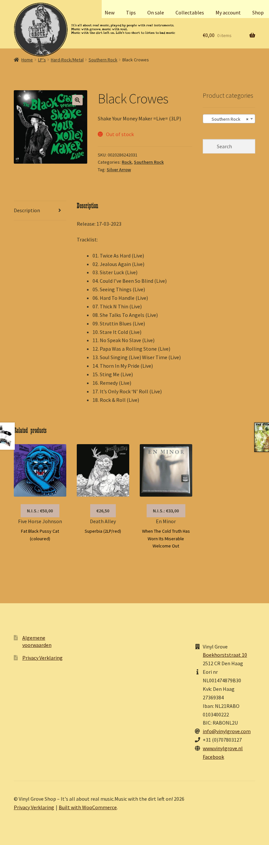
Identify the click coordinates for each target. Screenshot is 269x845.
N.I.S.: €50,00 (40, 511)
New (109, 12)
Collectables (190, 12)
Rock (127, 162)
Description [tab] (27, 210)
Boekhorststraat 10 (225, 654)
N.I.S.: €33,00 (166, 511)
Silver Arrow (119, 170)
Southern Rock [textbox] (227, 119)
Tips (131, 12)
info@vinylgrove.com (227, 731)
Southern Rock (103, 60)
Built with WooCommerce (88, 807)
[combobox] (229, 118)
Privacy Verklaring (42, 657)
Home (27, 60)
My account (228, 12)
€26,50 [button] (102, 511)
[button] (77, 100)
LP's (42, 60)
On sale (155, 12)
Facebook (213, 756)
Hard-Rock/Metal (67, 60)
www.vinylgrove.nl (223, 748)
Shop (258, 12)
